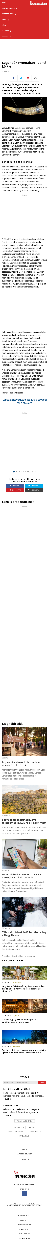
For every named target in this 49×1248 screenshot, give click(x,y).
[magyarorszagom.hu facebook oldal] (24, 1193)
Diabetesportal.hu (24, 1225)
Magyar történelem (15, 1132)
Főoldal (24, 1149)
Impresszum (24, 1160)
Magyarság (24, 1136)
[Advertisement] (24, 215)
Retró (4, 19)
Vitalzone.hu (24, 1220)
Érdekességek (18, 1128)
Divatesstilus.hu (24, 1229)
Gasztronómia (8, 14)
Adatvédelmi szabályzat (24, 1154)
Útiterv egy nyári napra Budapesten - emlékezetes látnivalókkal (20, 1020)
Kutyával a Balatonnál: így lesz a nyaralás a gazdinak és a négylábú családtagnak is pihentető (23, 988)
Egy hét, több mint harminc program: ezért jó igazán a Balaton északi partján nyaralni (24, 1051)
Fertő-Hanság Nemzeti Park (17, 1089)
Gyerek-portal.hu (24, 1234)
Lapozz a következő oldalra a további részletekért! (24, 401)
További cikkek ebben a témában (19, 956)
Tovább (7, 1099)
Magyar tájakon (8, 8)
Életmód (5, 31)
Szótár (24, 1077)
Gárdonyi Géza (10, 1105)
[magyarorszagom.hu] (38, 3)
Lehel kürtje (8, 128)
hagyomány (38, 152)
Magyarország (35, 1132)
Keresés (42, 1083)
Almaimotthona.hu (24, 1216)
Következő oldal (27, 471)
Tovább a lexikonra (24, 1121)
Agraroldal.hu (24, 1238)
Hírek (4, 25)
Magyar (32, 1128)
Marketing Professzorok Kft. (31, 1205)
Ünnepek (5, 36)
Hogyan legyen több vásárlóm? (24, 1184)
